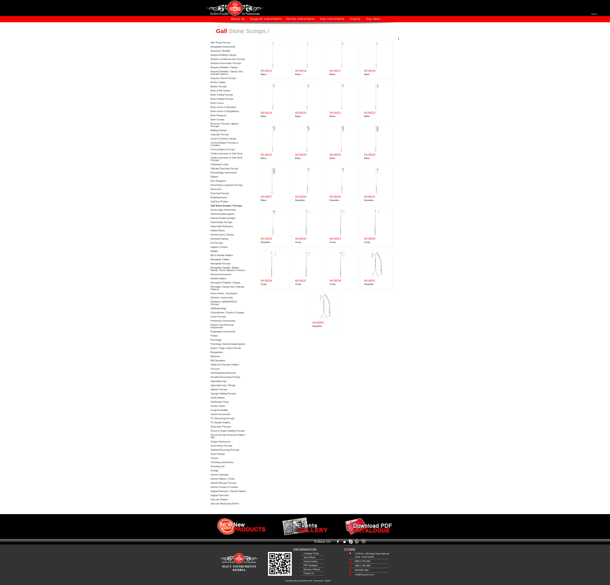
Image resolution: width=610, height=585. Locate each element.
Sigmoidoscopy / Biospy (223, 385)
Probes (214, 335)
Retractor (215, 356)
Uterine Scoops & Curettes (224, 487)
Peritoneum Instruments (222, 321)
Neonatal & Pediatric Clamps (225, 282)
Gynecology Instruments (223, 210)
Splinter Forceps (218, 389)
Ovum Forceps (218, 316)
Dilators (214, 177)
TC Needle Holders (220, 422)
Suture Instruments (220, 414)
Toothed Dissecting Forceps (224, 450)
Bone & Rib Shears (220, 90)
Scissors (215, 369)
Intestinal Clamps (219, 238)
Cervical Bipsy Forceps (222, 149)
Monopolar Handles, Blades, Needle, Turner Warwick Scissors (227, 269)
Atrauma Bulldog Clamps (223, 55)
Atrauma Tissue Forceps (223, 78)
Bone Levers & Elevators (223, 107)
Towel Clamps (217, 454)
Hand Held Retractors (221, 226)
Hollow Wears (217, 230)
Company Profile (310, 553)
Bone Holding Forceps (222, 99)
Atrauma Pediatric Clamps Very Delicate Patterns (226, 72)
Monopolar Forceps (220, 263)
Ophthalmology (218, 308)
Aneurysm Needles (220, 51)
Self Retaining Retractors (223, 373)
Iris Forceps (216, 243)
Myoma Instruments (220, 274)
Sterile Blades (217, 397)
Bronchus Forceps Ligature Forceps (224, 124)
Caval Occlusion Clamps (223, 138)
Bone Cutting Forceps (221, 94)
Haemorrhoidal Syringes (223, 218)
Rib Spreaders (217, 360)
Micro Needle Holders (221, 255)
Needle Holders (218, 278)
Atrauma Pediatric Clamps (224, 67)
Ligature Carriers (219, 247)
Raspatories (216, 352)
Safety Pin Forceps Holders (224, 364)
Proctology (216, 340)
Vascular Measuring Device (224, 503)
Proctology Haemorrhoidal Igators (227, 344)
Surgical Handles (219, 410)
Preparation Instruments (222, 331)
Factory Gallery (310, 561)
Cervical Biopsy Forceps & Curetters (224, 144)
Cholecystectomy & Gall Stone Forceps (226, 159)
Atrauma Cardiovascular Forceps (227, 59)
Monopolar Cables (219, 259)
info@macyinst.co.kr (364, 574)
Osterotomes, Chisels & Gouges (227, 312)
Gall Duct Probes (219, 201)
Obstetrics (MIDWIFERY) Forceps (223, 303)
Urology (214, 470)
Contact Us (308, 573)
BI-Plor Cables (218, 82)
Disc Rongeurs (218, 181)
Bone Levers (217, 103)
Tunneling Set (217, 466)
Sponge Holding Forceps (223, 393)
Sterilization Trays (219, 402)
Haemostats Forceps (221, 222)
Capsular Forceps (219, 134)
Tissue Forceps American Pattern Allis (227, 436)
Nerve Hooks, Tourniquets (223, 293)
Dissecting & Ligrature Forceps (226, 185)
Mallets (214, 251)
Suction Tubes (217, 406)
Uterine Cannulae (219, 474)
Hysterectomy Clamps (222, 234)
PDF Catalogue (310, 565)
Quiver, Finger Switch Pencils (225, 348)
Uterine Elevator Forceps (223, 483)
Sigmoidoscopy (218, 381)
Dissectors (216, 189)
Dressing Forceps (219, 193)
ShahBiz (327, 581)
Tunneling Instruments (221, 462)
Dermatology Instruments (223, 172)
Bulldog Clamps (218, 130)
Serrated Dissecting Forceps (225, 377)
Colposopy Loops (219, 164)
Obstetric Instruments (221, 297)
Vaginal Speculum (219, 495)
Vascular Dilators (219, 499)
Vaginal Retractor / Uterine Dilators (228, 491)
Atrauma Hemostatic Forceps (225, 63)
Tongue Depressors (220, 441)
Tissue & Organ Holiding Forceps (227, 431)
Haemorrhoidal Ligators (222, 214)
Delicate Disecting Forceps (224, 168)
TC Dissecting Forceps (222, 418)
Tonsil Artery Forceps (221, 445)
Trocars (214, 458)
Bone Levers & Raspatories (224, 111)
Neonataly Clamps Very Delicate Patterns (227, 288)
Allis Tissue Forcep (220, 42)
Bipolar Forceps (218, 86)
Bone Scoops (217, 119)
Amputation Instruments (222, 46)
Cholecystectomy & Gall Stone (226, 153)
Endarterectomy (218, 197)
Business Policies (311, 569)
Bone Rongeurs (218, 115)
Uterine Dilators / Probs (222, 479)
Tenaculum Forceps (220, 426)
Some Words (308, 557)
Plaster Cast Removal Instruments (221, 326)
